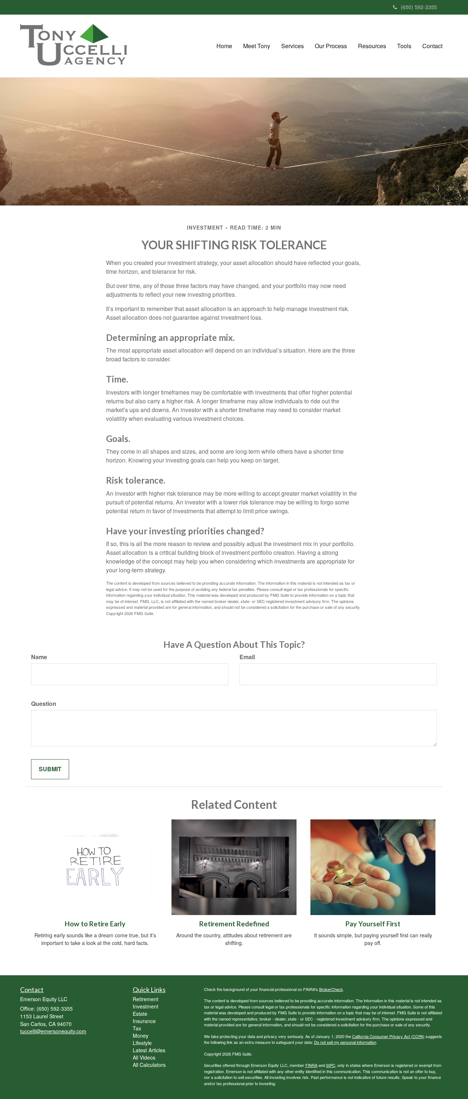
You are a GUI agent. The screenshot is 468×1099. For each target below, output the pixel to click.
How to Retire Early (95, 924)
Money (140, 1035)
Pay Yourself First (373, 924)
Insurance (144, 1021)
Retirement (145, 999)
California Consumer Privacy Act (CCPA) (388, 1036)
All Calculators (149, 1064)
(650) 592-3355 (419, 7)
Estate (140, 1013)
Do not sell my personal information (345, 1042)
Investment (145, 1006)
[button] (257, 46)
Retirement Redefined (234, 924)
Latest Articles (149, 1050)
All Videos (144, 1057)
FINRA (311, 1065)
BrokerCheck (331, 989)
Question (43, 704)
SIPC (330, 1065)
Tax (137, 1028)
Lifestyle (142, 1042)
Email (247, 657)
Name (39, 657)
